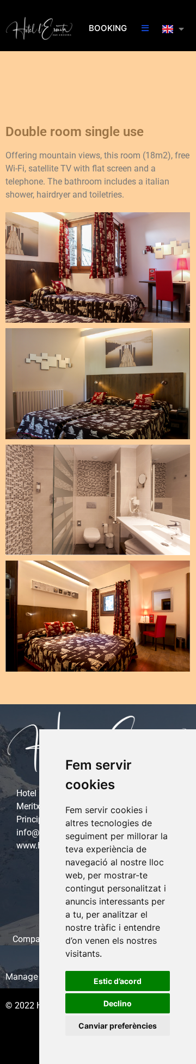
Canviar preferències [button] (117, 1025)
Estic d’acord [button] (118, 981)
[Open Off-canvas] (145, 29)
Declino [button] (117, 1003)
